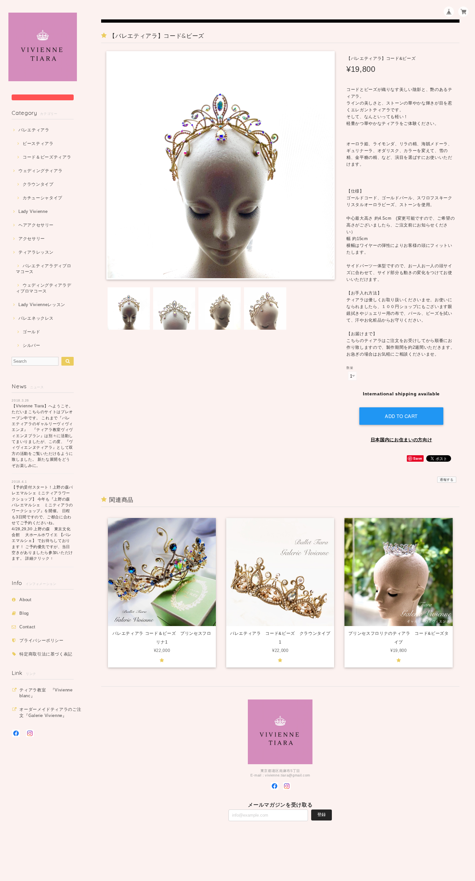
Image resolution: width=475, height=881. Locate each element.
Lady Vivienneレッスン (41, 304)
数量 (349, 367)
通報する (447, 479)
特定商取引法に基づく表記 (45, 654)
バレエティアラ (33, 129)
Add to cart (401, 416)
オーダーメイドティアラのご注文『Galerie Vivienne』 (50, 712)
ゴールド (31, 331)
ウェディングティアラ (40, 170)
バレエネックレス (36, 318)
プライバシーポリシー (41, 640)
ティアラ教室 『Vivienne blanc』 (46, 693)
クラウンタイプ (38, 184)
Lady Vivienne (33, 211)
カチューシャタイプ (42, 197)
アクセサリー (31, 238)
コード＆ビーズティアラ (47, 157)
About (25, 599)
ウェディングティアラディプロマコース (43, 288)
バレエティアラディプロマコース (43, 268)
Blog (24, 613)
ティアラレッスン (36, 252)
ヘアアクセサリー (36, 225)
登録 (321, 814)
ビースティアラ (38, 143)
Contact (27, 626)
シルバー (31, 345)
